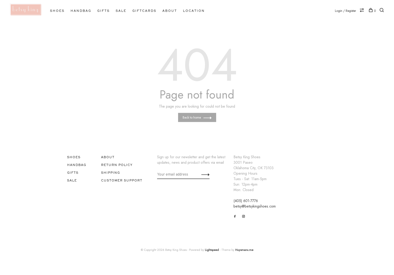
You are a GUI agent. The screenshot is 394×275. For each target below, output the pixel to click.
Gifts (103, 10)
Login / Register (345, 10)
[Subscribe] (204, 174)
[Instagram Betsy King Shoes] (243, 216)
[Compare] (362, 10)
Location (194, 10)
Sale (121, 10)
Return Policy (116, 164)
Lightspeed (212, 250)
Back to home (192, 117)
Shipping (110, 172)
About (169, 10)
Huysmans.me (244, 250)
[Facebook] (234, 216)
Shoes (57, 10)
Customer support (121, 180)
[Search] (382, 10)
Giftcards (144, 10)
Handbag (80, 10)
